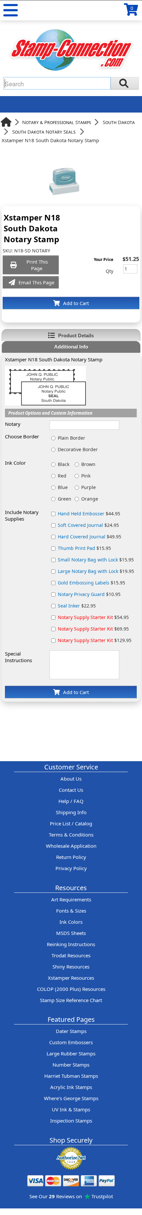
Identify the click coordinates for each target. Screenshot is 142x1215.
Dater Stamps (71, 1031)
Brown (88, 464)
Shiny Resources (71, 966)
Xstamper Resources (71, 977)
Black (63, 464)
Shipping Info (71, 812)
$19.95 (96, 571)
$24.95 (88, 525)
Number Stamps (71, 1064)
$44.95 (89, 513)
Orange (89, 499)
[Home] (6, 121)
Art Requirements (71, 899)
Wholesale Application (71, 845)
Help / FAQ (71, 801)
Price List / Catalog (71, 823)
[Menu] (10, 10)
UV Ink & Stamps (71, 1109)
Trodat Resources (71, 955)
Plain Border (71, 438)
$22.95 (77, 606)
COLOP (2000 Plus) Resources (71, 989)
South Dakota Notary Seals (44, 131)
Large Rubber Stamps (71, 1053)
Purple (88, 487)
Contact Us (71, 790)
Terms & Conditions (71, 834)
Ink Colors (71, 921)
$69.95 (93, 629)
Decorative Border (78, 449)
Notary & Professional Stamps (56, 122)
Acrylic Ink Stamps (71, 1087)
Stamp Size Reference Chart (71, 1000)
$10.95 (89, 594)
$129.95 (94, 640)
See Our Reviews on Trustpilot (71, 1196)
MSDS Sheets (71, 933)
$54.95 (93, 617)
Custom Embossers (71, 1042)
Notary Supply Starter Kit (85, 617)
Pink (85, 476)
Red (62, 476)
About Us (71, 778)
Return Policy (71, 857)
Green (64, 499)
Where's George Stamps (71, 1098)
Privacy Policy (71, 868)
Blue (63, 487)
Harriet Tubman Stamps (71, 1076)
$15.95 (84, 548)
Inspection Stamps (71, 1120)
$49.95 (89, 536)
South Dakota (119, 122)
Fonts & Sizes (71, 910)
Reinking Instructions (71, 944)
